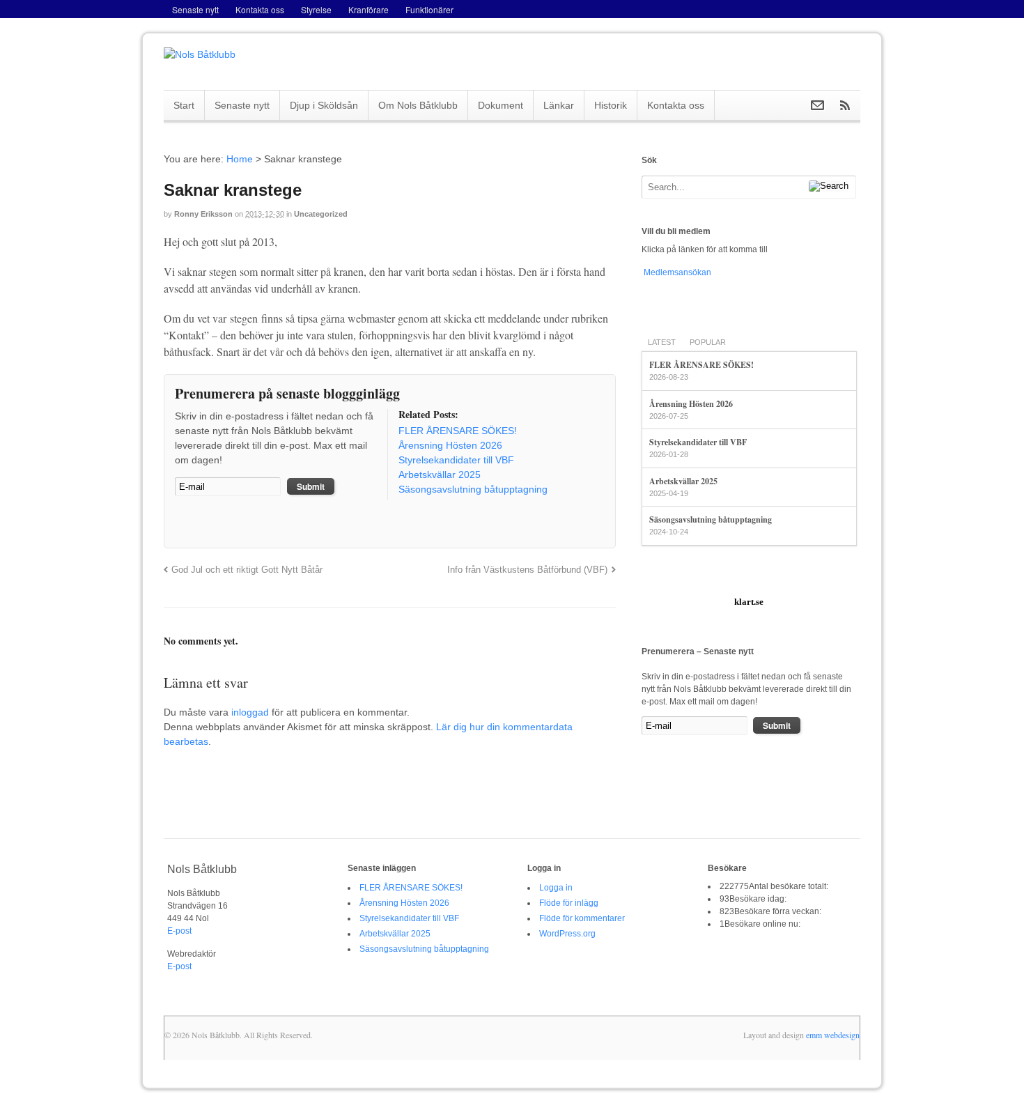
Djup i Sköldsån (324, 105)
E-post (179, 931)
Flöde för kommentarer (582, 918)
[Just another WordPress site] (199, 54)
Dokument (500, 105)
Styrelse (316, 9)
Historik (610, 105)
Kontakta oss (259, 9)
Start (183, 105)
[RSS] (185, 522)
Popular (708, 342)
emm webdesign (833, 1034)
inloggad (250, 712)
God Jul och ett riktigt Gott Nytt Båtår (247, 570)
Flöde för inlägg (568, 903)
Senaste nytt (195, 9)
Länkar (558, 105)
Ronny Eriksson (203, 214)
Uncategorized (321, 214)
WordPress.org (567, 934)
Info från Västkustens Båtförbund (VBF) (527, 570)
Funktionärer (429, 9)
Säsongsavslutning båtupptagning (710, 519)
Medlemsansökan (676, 272)
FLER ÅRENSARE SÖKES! (701, 365)
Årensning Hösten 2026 (691, 404)
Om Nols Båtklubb (418, 105)
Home (239, 158)
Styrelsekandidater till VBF (698, 442)
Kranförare (368, 9)
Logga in (556, 888)
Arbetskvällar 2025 (683, 481)
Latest (662, 342)
